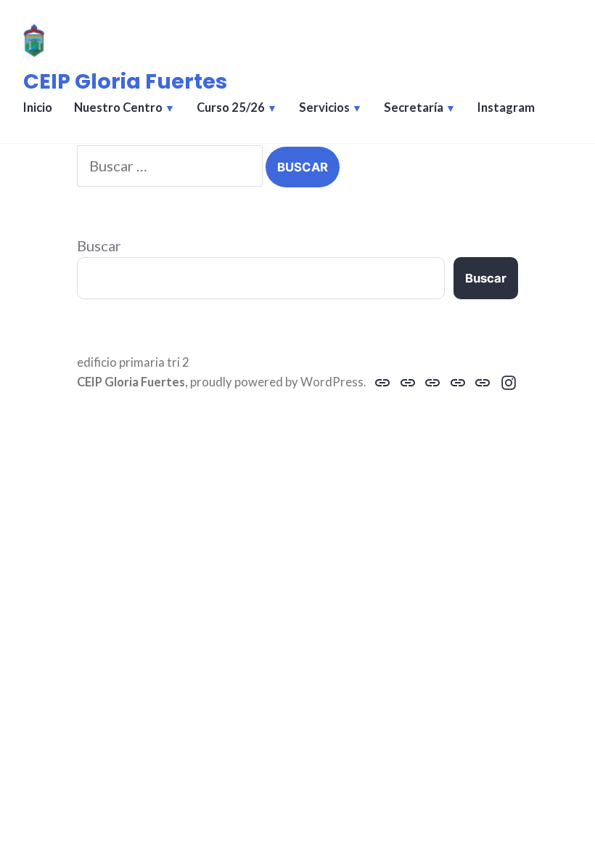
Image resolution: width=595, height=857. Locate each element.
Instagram (506, 107)
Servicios (324, 107)
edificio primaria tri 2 (133, 362)
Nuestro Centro (118, 107)
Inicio (37, 107)
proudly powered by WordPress (277, 382)
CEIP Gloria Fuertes (125, 81)
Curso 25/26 (231, 107)
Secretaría (413, 107)
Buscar (99, 245)
